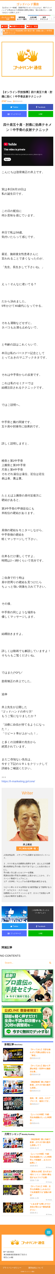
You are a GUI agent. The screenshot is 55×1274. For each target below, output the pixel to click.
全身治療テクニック (33, 18)
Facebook (41, 107)
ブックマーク (14, 114)
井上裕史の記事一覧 (27, 849)
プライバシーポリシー (12, 1268)
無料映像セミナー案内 (22, 18)
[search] (50, 963)
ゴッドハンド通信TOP (7, 18)
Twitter (15, 107)
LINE (41, 114)
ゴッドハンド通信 (27, 4)
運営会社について (35, 1268)
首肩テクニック (44, 18)
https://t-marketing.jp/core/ (18, 781)
